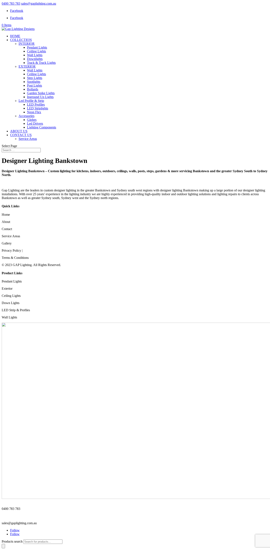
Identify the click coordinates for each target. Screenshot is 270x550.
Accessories (26, 116)
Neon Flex (34, 112)
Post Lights (34, 85)
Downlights (35, 59)
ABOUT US (18, 131)
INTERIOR (27, 43)
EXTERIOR (27, 66)
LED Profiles (36, 104)
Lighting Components (41, 127)
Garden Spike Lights (41, 93)
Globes (31, 119)
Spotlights (33, 81)
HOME (15, 36)
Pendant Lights (37, 47)
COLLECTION (21, 40)
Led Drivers (35, 123)
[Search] (3, 546)
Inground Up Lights (40, 97)
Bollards (32, 89)
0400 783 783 (11, 3)
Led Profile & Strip (31, 100)
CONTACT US (21, 135)
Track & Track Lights (41, 62)
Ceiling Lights (36, 51)
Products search (12, 541)
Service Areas (28, 139)
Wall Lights (34, 55)
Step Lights (34, 78)
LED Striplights (37, 108)
